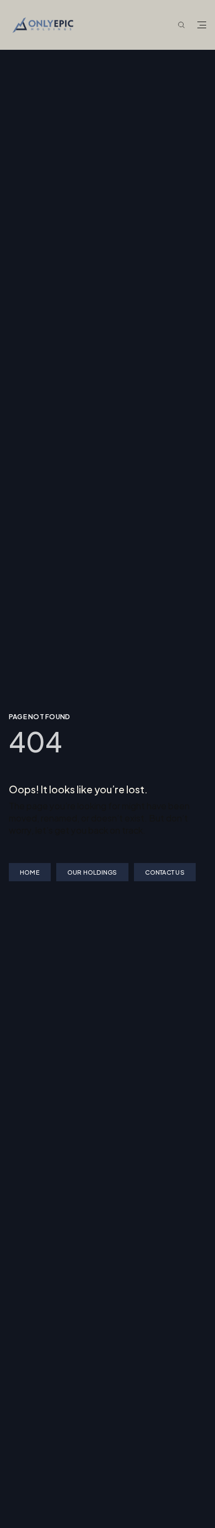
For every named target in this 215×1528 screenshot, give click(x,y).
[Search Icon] (181, 25)
